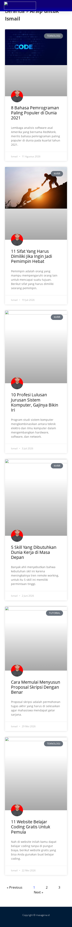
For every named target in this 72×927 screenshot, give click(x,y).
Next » (38, 892)
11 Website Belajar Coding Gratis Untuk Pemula (30, 827)
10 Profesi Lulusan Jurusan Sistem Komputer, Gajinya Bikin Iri (34, 402)
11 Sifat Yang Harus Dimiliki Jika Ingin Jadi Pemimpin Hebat (31, 256)
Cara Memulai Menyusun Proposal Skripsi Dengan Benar (35, 687)
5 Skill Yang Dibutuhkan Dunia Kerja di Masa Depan (33, 552)
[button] (64, 5)
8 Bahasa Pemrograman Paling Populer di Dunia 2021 (35, 113)
